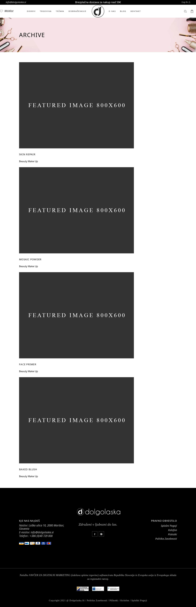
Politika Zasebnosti (166, 538)
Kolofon (172, 530)
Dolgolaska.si (77, 600)
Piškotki (113, 600)
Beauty (23, 161)
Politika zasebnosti (97, 600)
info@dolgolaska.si (16, 2)
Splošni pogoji (139, 600)
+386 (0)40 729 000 (41, 536)
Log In (185, 2)
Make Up (33, 161)
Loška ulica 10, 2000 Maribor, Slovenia (41, 527)
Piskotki (172, 534)
